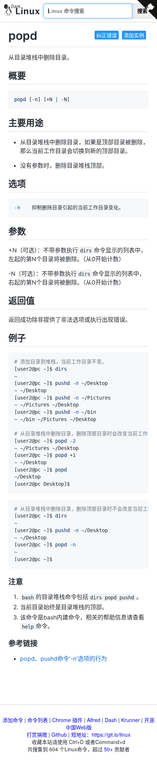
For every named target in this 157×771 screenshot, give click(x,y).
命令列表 (37, 720)
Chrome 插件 (67, 720)
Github (59, 734)
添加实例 (134, 35)
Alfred (93, 720)
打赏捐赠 (37, 734)
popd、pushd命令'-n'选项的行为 (63, 658)
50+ (108, 749)
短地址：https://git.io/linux (100, 734)
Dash (111, 720)
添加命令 (13, 720)
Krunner (130, 720)
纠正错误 (106, 35)
